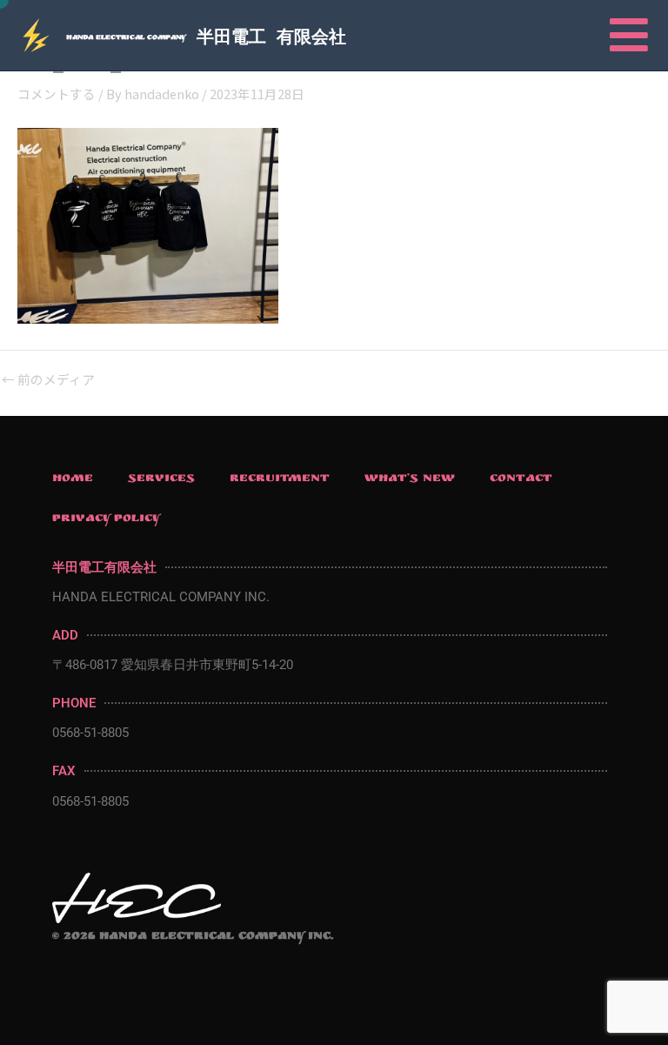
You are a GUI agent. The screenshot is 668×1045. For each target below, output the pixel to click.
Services (161, 479)
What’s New (409, 479)
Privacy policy (106, 519)
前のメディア (48, 379)
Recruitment (280, 479)
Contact (521, 479)
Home (72, 479)
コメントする (56, 93)
